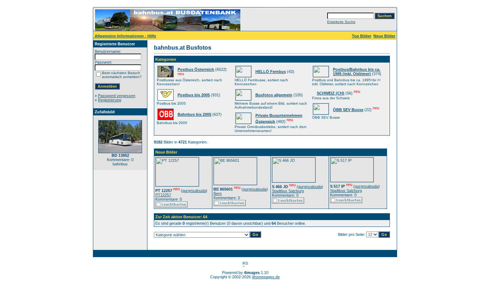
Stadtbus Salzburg (288, 191)
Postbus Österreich (196, 69)
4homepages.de (266, 277)
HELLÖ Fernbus (270, 71)
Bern (217, 193)
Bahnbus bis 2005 (194, 114)
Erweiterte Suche (341, 22)
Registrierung (109, 100)
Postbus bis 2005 (194, 95)
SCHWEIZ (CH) (330, 93)
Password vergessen (116, 95)
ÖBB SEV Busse (348, 110)
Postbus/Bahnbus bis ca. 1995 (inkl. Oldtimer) (356, 71)
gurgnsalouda (194, 190)
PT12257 (163, 195)
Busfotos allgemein (273, 95)
